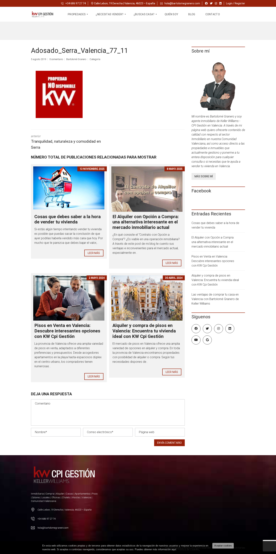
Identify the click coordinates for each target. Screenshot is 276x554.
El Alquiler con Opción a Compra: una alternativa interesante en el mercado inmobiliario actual (145, 222)
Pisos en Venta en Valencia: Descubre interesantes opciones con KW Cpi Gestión (67, 331)
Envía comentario (169, 442)
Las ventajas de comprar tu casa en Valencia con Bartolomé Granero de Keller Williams (215, 299)
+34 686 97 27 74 (75, 3)
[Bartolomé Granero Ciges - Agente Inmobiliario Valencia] (45, 14)
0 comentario (56, 59)
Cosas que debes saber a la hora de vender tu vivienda (67, 219)
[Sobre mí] (218, 85)
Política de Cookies (188, 549)
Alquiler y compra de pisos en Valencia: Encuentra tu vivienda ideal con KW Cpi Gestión (144, 331)
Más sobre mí (204, 176)
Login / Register (235, 3)
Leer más (94, 253)
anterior (66, 142)
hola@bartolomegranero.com (182, 3)
